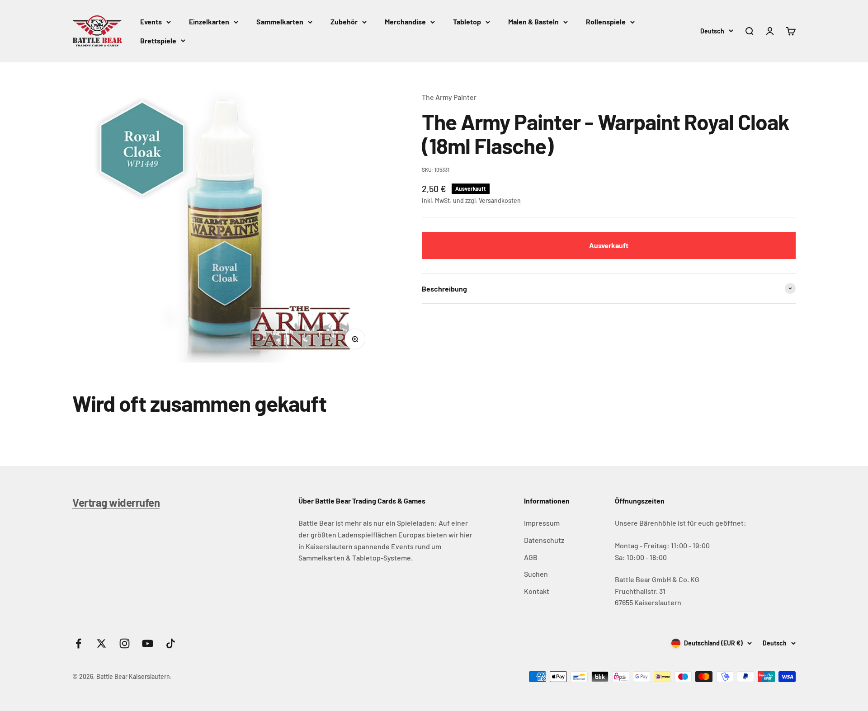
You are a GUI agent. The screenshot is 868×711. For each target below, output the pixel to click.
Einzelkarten (209, 21)
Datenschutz (544, 540)
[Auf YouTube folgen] (148, 643)
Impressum (542, 522)
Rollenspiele (606, 21)
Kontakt (536, 591)
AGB (531, 557)
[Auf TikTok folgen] (171, 643)
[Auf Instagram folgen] (124, 643)
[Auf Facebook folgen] (78, 643)
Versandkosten (500, 200)
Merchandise (405, 21)
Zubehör (344, 21)
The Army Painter (449, 97)
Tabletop (467, 21)
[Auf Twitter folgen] (101, 643)
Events (151, 21)
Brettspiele (158, 40)
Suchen (536, 574)
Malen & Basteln (533, 21)
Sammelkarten (279, 21)
